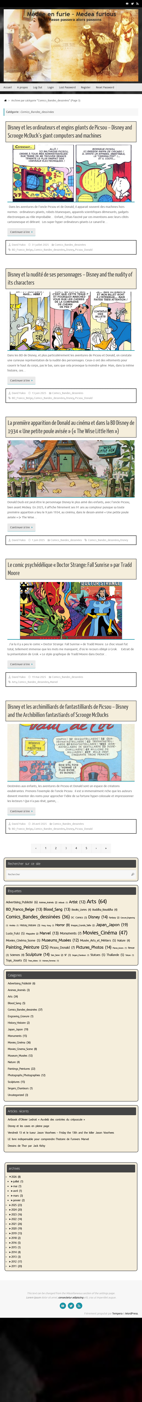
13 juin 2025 (39, 393)
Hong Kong (47, 925)
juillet (18, 1181)
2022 (16, 1219)
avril (17, 1191)
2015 (16, 1247)
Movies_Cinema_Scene (20, 1049)
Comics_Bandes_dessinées (70, 244)
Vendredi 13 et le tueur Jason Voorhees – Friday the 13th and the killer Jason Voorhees (61, 1133)
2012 (16, 1261)
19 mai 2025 (39, 677)
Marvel (54, 682)
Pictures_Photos (93, 947)
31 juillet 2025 (40, 244)
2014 (16, 1252)
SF (67, 955)
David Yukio (19, 244)
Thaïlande (115, 955)
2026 (16, 1177)
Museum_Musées (17, 1056)
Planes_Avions (120, 948)
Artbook (63, 902)
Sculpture (38, 954)
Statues (97, 955)
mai (17, 1186)
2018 (16, 1238)
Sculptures (13, 1082)
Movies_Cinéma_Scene (23, 940)
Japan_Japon (112, 924)
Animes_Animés (48, 902)
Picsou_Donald (83, 249)
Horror (62, 925)
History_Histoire (30, 925)
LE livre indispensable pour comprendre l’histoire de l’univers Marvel (48, 1139)
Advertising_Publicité (22, 902)
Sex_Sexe (57, 955)
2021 (16, 1224)
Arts (14, 682)
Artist (77, 902)
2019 (16, 1233)
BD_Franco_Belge (22, 249)
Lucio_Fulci (15, 933)
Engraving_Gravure (18, 1016)
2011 (16, 1266)
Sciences (17, 955)
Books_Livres (81, 910)
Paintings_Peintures (19, 1069)
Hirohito (13, 925)
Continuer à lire (20, 232)
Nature (123, 940)
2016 (16, 1243)
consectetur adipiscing (70, 1297)
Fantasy (114, 917)
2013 (16, 1257)
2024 (16, 1210)
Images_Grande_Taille (82, 925)
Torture (129, 955)
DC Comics (79, 917)
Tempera (117, 1313)
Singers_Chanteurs (80, 955)
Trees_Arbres (34, 961)
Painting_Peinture (27, 947)
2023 (16, 1214)
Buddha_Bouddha (104, 910)
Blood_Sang (56, 909)
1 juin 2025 (38, 540)
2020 (16, 1228)
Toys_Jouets (16, 960)
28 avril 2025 (39, 823)
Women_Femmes (50, 961)
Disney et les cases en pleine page (28, 1126)
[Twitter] (132, 3)
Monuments (70, 933)
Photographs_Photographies (24, 1075)
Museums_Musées (60, 940)
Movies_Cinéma (105, 932)
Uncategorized (16, 1095)
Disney (70, 249)
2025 (16, 1205)
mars (18, 1196)
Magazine (32, 933)
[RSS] (137, 3)
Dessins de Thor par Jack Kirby (26, 1146)
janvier (19, 1200)
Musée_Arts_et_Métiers (98, 940)
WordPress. (131, 1313)
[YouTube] (127, 3)
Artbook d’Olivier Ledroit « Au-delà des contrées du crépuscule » (46, 1119)
